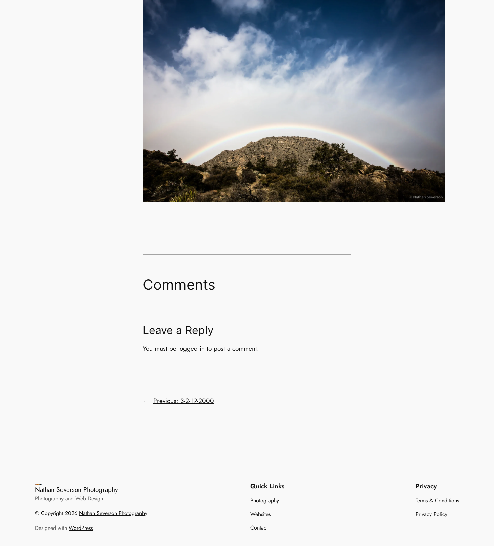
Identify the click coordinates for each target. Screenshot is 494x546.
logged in (191, 348)
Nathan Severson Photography (76, 489)
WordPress (81, 528)
